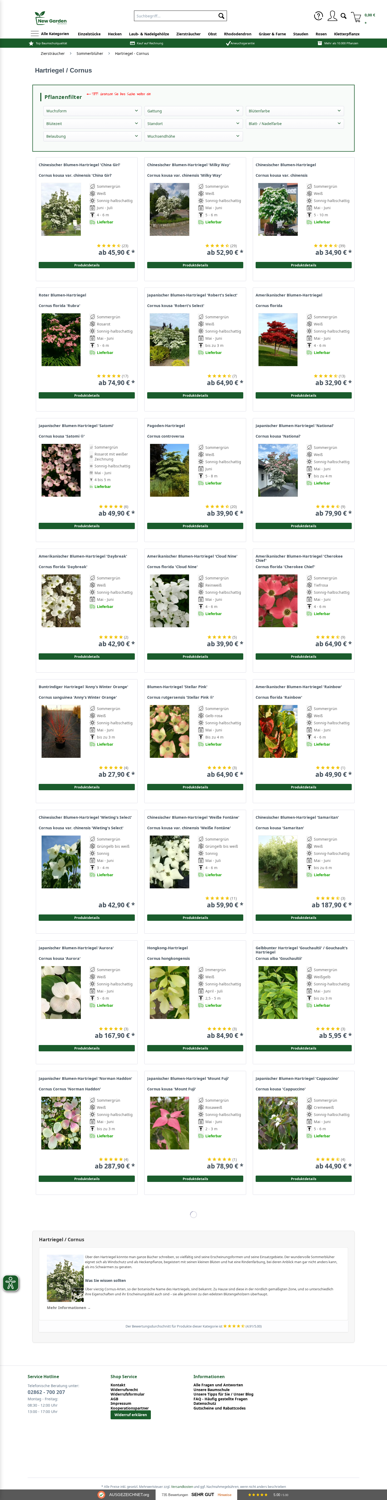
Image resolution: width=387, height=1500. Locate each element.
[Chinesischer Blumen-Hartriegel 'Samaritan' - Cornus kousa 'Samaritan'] (278, 872)
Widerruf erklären (131, 1414)
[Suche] (343, 15)
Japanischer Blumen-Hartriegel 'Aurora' (76, 948)
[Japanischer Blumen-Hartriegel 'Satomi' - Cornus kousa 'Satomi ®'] (61, 480)
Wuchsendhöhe (161, 136)
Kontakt (118, 1385)
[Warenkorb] (354, 16)
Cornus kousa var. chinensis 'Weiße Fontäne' (189, 828)
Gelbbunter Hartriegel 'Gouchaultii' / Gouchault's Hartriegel (302, 950)
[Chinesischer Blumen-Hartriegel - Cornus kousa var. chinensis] (278, 219)
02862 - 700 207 (46, 1392)
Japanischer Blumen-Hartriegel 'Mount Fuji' (188, 1078)
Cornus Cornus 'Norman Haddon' (70, 1089)
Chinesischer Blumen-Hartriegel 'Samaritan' (297, 817)
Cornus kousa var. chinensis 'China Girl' (75, 175)
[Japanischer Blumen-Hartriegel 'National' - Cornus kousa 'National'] (278, 480)
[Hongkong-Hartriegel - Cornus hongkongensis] (169, 1002)
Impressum (121, 1403)
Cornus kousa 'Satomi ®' (62, 436)
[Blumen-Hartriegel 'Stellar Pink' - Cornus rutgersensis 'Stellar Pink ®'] (169, 741)
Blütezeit (54, 123)
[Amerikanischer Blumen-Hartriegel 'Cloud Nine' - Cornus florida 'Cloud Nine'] (169, 611)
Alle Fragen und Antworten (218, 1385)
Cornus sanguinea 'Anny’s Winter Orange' (78, 697)
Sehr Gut (202, 1494)
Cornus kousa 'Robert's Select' (175, 306)
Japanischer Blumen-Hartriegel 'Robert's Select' (192, 295)
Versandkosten (182, 1486)
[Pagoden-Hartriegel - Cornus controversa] (169, 480)
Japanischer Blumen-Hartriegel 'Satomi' (76, 426)
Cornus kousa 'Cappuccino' (281, 1089)
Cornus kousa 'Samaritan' (280, 828)
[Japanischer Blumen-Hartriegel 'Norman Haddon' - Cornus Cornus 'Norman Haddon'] (61, 1133)
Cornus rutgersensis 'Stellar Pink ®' (180, 697)
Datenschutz (205, 1403)
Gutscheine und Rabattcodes (220, 1408)
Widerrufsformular (128, 1394)
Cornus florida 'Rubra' (59, 306)
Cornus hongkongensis (168, 958)
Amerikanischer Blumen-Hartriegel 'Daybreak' (83, 556)
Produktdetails (303, 265)
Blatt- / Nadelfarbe (265, 123)
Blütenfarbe (259, 110)
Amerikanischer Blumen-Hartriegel (289, 295)
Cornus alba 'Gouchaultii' (279, 958)
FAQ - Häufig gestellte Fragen (220, 1399)
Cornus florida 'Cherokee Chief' (285, 567)
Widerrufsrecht (124, 1389)
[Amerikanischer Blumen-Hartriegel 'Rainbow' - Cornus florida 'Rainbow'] (278, 741)
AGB (114, 1399)
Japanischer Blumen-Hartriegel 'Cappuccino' (297, 1078)
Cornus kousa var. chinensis (281, 175)
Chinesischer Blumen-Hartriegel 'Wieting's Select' (85, 817)
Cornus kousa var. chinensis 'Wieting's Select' (81, 828)
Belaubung (56, 136)
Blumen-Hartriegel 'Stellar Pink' (177, 687)
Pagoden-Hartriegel (166, 426)
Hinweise (224, 1495)
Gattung (154, 110)
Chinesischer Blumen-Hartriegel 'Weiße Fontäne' (193, 817)
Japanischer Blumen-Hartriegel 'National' (295, 426)
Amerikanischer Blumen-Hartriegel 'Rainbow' (299, 687)
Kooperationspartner (130, 1408)
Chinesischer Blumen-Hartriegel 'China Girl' (79, 165)
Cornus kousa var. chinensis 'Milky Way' (184, 175)
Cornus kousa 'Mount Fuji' (171, 1089)
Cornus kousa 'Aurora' (60, 958)
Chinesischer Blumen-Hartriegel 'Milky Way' (188, 165)
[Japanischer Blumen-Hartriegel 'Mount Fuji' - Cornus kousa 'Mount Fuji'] (169, 1133)
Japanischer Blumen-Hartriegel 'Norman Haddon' (85, 1078)
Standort (155, 123)
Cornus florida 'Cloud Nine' (172, 567)
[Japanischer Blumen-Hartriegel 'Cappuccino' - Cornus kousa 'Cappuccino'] (278, 1133)
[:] (328, 234)
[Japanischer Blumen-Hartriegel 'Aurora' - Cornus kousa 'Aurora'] (61, 1002)
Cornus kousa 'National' (278, 436)
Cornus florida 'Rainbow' (279, 697)
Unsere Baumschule (212, 1389)
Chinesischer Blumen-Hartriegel (286, 165)
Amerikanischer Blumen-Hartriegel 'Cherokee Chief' (299, 558)
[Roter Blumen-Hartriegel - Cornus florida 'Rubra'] (61, 350)
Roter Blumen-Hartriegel (62, 295)
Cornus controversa (165, 436)
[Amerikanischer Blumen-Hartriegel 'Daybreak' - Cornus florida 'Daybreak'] (61, 611)
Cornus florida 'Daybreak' (63, 567)
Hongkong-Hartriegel (167, 948)
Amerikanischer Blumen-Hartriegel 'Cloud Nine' (192, 556)
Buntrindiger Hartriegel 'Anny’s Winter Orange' (83, 687)
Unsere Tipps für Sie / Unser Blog (224, 1394)
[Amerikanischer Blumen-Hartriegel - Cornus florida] (278, 350)
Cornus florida (269, 306)
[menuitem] (180, 15)
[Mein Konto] (332, 16)
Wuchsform (56, 110)
